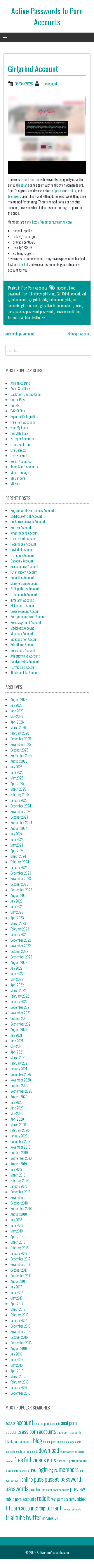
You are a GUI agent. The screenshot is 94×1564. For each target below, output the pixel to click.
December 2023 (20, 873)
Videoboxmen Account (24, 639)
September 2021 (21, 1024)
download (14, 294)
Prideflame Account (22, 644)
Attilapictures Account (24, 588)
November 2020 (20, 1080)
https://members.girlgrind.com (52, 222)
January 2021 (18, 1068)
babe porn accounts (69, 1432)
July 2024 (16, 834)
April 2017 (16, 1303)
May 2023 (16, 912)
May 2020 (16, 1113)
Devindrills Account (22, 549)
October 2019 (19, 1152)
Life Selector (18, 450)
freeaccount (49, 84)
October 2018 (19, 1203)
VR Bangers (17, 478)
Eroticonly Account (22, 555)
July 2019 (16, 1169)
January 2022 (19, 1001)
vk (43, 317)
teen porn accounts (63, 1499)
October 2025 (19, 750)
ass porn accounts (39, 1431)
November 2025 (20, 744)
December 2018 (20, 1191)
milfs (73, 190)
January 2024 (19, 867)
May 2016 (16, 1365)
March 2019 (18, 1175)
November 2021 (20, 1012)
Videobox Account (21, 633)
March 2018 (18, 1242)
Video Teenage (19, 472)
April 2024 (17, 850)
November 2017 (20, 1264)
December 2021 (20, 1007)
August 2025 (18, 761)
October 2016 (19, 1337)
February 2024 (19, 861)
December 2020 (20, 1074)
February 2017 (19, 1315)
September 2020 (21, 1091)
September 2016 (21, 1342)
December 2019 (20, 1141)
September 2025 (21, 755)
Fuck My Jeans (19, 427)
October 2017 (19, 1270)
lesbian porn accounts (17, 1471)
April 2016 (16, 1370)
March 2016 (18, 1376)
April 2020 (17, 1119)
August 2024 (18, 828)
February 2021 (19, 1063)
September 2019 (21, 1158)
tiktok (81, 1499)
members (67, 305)
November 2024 (20, 811)
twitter (36, 317)
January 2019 (18, 1186)
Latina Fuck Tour (20, 444)
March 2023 (18, 923)
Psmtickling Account (23, 667)
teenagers (14, 196)
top (78, 311)
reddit (71, 311)
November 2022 (20, 945)
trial (20, 317)
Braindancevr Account (24, 566)
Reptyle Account (20, 527)
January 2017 (18, 1320)
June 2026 (17, 710)
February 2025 (19, 794)
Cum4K (14, 405)
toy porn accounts (72, 1509)
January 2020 (19, 1136)
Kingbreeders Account (24, 533)
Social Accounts (20, 461)
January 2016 (18, 1387)
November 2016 (20, 1331)
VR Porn (15, 483)
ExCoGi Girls (17, 410)
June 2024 (17, 839)
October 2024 (19, 817)
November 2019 (20, 1147)
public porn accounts (20, 1499)
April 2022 (17, 985)
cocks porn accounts (27, 1451)
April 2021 (16, 1052)
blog (72, 288)
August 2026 (18, 699)
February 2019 (19, 1180)
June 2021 (16, 1040)
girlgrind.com (29, 305)
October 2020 (19, 1085)
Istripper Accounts (22, 438)
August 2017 (18, 1281)
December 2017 (20, 1259)
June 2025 (17, 772)
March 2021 (18, 1057)
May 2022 (16, 979)
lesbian (22, 185)
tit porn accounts (21, 1508)
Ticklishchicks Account (24, 672)
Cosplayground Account (25, 611)
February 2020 (19, 1130)
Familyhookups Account (18, 334)
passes (20, 311)
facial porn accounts (67, 1451)
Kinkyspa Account (79, 334)
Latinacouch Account (23, 594)
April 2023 (17, 917)
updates (48, 1518)
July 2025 (16, 766)
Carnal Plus (17, 399)
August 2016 (18, 1348)
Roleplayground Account (25, 622)
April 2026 (17, 722)
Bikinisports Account (23, 605)
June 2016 (16, 1359)
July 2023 (16, 901)
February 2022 (19, 996)
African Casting (20, 383)
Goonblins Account (22, 577)
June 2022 (17, 973)
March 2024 (18, 856)
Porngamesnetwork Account (28, 616)
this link (23, 264)
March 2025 (18, 789)
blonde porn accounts (55, 1441)
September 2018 (21, 1208)
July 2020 (16, 1102)
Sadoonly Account (21, 561)
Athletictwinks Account (25, 656)
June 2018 (16, 1225)
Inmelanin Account (22, 600)
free (24, 294)
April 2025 (17, 783)
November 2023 (20, 878)
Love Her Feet (18, 455)
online (78, 305)
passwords (47, 311)
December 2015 (20, 1393)
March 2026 (18, 727)
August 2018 (18, 1214)
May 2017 (16, 1298)
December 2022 (20, 940)
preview (61, 311)
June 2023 (17, 906)
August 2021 (18, 1029)
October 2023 (19, 884)
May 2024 (16, 845)
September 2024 (21, 822)
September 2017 (20, 1275)
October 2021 (19, 1018)
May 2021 (16, 1046)
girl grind (49, 294)
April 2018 (16, 1236)
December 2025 (20, 738)
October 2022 (19, 951)
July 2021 (16, 1035)
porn (58, 190)
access (10, 1423)
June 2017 (16, 1292)
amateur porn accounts (47, 1423)
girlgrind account (53, 299)
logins (53, 1470)
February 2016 (19, 1382)
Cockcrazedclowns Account (27, 521)
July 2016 (16, 1354)
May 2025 (16, 778)
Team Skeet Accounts (24, 466)
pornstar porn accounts (55, 1489)
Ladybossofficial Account (26, 516)
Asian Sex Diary (20, 388)
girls (43, 305)
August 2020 (18, 1096)
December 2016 (20, 1326)
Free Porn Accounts (34, 288)
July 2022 (16, 968)
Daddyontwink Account (24, 661)
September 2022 (21, 957)
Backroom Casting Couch (26, 394)
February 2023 (19, 929)
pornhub (36, 1489)
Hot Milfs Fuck (19, 433)
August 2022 (18, 962)
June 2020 (17, 1108)
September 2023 (21, 889)
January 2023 (19, 934)
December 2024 (20, 806)
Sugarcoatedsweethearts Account (32, 510)
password (32, 311)
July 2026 (16, 705)
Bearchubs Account (22, 650)
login (56, 305)
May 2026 (16, 716)
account (62, 288)
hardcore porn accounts (72, 1460)
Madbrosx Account (22, 628)
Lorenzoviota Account (24, 538)
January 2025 (19, 800)
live (49, 305)
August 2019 (18, 1163)
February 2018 (19, 1247)
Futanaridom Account (23, 572)
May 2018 (16, 1231)
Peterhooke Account (23, 544)
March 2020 (18, 1124)
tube (28, 317)
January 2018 (18, 1253)
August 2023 (18, 895)
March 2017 (17, 1309)
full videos (35, 294)
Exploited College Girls (24, 416)
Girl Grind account (68, 294)
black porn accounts (18, 1441)
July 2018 (16, 1219)
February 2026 (19, 733)
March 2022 (18, 990)
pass (11, 311)
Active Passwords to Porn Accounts (47, 16)
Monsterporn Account (24, 583)
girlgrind (34, 299)
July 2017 (16, 1287)
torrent (12, 317)
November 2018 (20, 1197)
